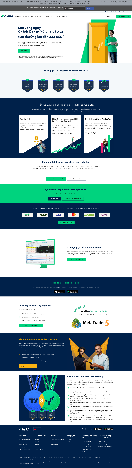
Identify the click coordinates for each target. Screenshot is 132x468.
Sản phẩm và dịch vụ (115, 11)
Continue (89, 8)
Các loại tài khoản (49, 16)
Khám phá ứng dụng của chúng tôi (62, 133)
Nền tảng (25, 16)
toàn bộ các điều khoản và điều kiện (28, 56)
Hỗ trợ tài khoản (61, 16)
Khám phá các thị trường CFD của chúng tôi (32, 129)
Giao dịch (17, 16)
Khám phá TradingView (91, 133)
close (95, 8)
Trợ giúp (107, 11)
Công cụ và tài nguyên (36, 16)
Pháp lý (123, 11)
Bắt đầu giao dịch (124, 16)
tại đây (80, 75)
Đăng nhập (109, 16)
